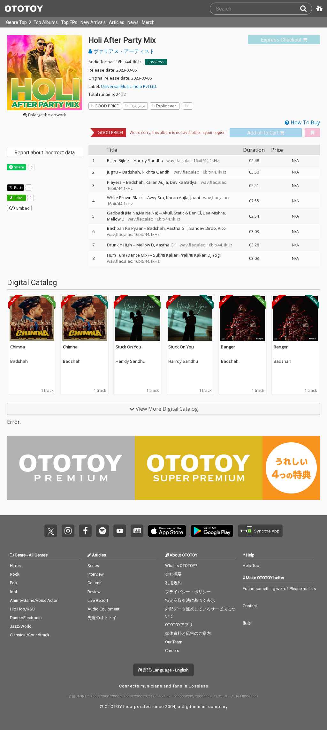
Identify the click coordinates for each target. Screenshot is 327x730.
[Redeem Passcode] (318, 8)
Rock (14, 574)
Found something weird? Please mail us (279, 588)
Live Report (97, 600)
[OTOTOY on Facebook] (85, 530)
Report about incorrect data (44, 153)
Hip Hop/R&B (22, 609)
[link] (284, 39)
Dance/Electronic (26, 617)
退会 (247, 623)
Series (93, 565)
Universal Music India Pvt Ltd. (129, 86)
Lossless (156, 62)
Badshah (131, 172)
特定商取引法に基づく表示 (190, 600)
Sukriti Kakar (165, 255)
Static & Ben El (187, 213)
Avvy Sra (155, 197)
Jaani (195, 197)
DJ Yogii (214, 255)
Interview (95, 574)
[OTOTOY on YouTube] (119, 530)
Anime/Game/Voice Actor (33, 600)
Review (94, 591)
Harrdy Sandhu (148, 160)
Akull (167, 213)
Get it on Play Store (212, 530)
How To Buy (304, 122)
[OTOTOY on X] (50, 530)
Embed (22, 208)
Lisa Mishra (214, 213)
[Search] (306, 8)
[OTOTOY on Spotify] (102, 530)
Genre (20, 555)
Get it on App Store (167, 530)
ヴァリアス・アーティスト (123, 51)
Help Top (251, 565)
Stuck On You (128, 347)
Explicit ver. (166, 106)
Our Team (173, 642)
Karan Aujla (157, 182)
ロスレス (137, 106)
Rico (222, 228)
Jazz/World (21, 626)
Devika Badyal (184, 182)
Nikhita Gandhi (156, 172)
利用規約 (173, 582)
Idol (13, 591)
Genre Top (16, 22)
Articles (116, 22)
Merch (148, 22)
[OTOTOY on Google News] (137, 530)
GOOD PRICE (107, 106)
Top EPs (69, 22)
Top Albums (46, 22)
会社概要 (173, 574)
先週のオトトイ (102, 617)
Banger (228, 347)
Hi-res (15, 565)
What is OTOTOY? (181, 565)
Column (94, 582)
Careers (172, 650)
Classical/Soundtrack (29, 635)
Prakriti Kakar (192, 255)
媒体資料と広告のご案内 (188, 633)
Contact (250, 605)
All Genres (38, 555)
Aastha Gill (177, 228)
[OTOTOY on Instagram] (68, 530)
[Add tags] (187, 106)
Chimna (17, 347)
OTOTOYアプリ (179, 624)
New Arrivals (93, 22)
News (133, 22)
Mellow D (116, 219)
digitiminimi (194, 706)
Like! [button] (18, 197)
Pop (13, 582)
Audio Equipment (103, 609)
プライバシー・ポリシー (188, 591)
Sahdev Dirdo (202, 228)
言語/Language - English (165, 670)
